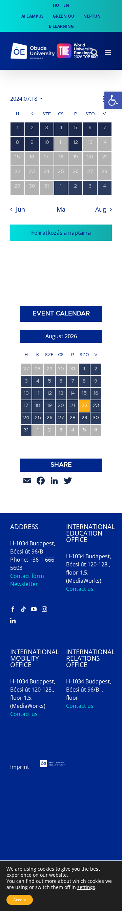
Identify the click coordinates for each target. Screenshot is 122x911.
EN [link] (66, 5)
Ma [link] (61, 209)
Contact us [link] (80, 589)
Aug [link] (100, 209)
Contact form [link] (27, 576)
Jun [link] (20, 209)
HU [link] (56, 5)
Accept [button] (19, 900)
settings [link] (86, 887)
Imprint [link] (19, 767)
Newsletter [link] (24, 584)
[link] (113, 100)
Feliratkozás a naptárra (61, 232)
